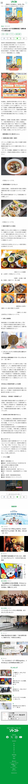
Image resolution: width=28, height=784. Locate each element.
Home (2, 6)
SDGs (14, 756)
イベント (11, 34)
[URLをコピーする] (24, 38)
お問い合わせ (14, 761)
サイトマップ (14, 770)
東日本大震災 (18, 34)
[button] (4, 38)
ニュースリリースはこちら (14, 762)
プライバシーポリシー (14, 767)
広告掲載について (14, 764)
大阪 (3, 34)
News (14, 758)
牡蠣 (7, 34)
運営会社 (14, 769)
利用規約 (14, 765)
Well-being (14, 754)
